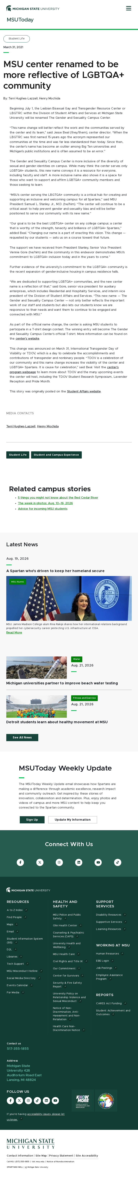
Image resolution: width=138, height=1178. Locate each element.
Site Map (41, 1156)
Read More (14, 632)
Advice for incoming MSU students (42, 508)
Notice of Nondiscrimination (60, 1162)
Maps (10, 924)
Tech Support (15, 964)
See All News (22, 737)
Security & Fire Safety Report (67, 985)
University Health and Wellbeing (67, 945)
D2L (9, 949)
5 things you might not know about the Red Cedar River (58, 497)
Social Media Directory (21, 978)
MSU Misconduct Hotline (22, 971)
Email (10, 931)
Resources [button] (18, 902)
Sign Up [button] (32, 819)
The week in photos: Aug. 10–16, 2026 (45, 503)
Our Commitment (64, 968)
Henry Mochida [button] (48, 426)
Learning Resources (108, 929)
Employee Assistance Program (109, 977)
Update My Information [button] (73, 819)
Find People (14, 917)
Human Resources (107, 954)
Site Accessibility (87, 1156)
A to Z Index (15, 910)
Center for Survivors (66, 976)
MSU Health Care (64, 954)
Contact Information (20, 1156)
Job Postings (104, 968)
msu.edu (40, 1162)
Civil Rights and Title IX (68, 961)
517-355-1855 (18, 1048)
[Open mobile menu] (128, 8)
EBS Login (102, 961)
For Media (13, 992)
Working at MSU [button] (113, 945)
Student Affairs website (84, 391)
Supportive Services (109, 922)
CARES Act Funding (109, 1003)
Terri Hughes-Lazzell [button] (20, 426)
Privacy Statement (61, 1156)
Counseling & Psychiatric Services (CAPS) (68, 935)
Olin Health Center (65, 925)
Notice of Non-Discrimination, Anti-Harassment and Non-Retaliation (66, 1014)
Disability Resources (108, 915)
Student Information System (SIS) (25, 941)
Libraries (12, 957)
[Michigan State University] (32, 8)
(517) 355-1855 (22, 1162)
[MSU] (28, 893)
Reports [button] (105, 995)
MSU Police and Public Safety (67, 917)
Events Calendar (17, 985)
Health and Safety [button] (65, 904)
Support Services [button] (105, 904)
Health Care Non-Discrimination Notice (66, 1028)
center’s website (27, 338)
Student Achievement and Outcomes (113, 1012)
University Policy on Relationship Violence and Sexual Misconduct (69, 997)
